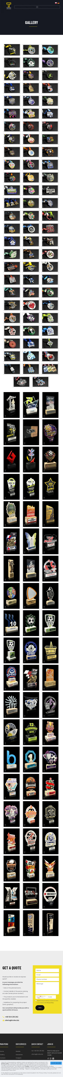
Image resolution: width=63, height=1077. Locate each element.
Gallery (2, 1055)
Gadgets (18, 1058)
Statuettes (19, 1055)
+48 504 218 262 (11, 1017)
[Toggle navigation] (37, 7)
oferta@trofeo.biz (12, 1020)
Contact (2, 1058)
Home (2, 1051)
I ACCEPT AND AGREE (56, 1063)
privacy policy (5, 1063)
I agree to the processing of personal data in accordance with (47, 1002)
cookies (27, 1066)
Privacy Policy (50, 1002)
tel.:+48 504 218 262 (38, 1051)
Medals (18, 1051)
